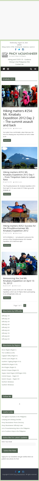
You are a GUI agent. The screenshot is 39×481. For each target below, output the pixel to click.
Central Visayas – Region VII (10, 376)
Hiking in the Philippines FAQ (19, 62)
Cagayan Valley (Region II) (10, 356)
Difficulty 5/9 (5, 327)
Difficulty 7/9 (5, 333)
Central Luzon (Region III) (9, 358)
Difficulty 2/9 (5, 319)
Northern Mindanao (8, 382)
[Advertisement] (19, 20)
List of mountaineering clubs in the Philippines (16, 428)
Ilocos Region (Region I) (9, 350)
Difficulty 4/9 (5, 324)
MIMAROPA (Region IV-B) (9, 364)
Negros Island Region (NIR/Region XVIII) (14, 373)
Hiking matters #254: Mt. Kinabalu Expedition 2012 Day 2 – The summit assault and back (18, 118)
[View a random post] (35, 69)
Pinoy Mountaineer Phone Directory (13, 422)
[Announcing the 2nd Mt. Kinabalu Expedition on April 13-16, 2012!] (19, 253)
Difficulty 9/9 (5, 339)
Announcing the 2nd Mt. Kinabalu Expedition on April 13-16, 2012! (19, 281)
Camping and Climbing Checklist (11, 419)
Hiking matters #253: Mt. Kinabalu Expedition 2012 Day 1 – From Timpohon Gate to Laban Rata (19, 176)
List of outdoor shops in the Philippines (14, 431)
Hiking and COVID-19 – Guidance (19, 59)
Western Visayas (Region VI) (10, 370)
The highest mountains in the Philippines (14, 417)
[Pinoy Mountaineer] (19, 53)
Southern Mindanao (8, 385)
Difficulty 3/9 (5, 321)
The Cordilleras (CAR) (8, 353)
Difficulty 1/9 (5, 316)
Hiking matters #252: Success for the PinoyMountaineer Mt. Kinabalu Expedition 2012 (19, 228)
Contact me (19, 64)
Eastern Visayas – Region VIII (10, 379)
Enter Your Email (7, 442)
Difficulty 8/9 (5, 336)
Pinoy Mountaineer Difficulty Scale (12, 425)
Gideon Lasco (18, 128)
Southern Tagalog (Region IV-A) (11, 361)
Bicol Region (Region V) (9, 367)
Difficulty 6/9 (5, 330)
